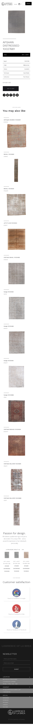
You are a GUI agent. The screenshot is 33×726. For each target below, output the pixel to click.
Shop (15, 4)
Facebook (5, 700)
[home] (6, 3)
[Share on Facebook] (4, 95)
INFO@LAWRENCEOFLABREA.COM (11, 689)
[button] (19, 4)
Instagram (6, 698)
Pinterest (5, 702)
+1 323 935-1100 (6, 692)
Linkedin (5, 704)
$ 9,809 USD (26, 563)
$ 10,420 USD (6, 563)
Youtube (5, 707)
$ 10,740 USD (16, 563)
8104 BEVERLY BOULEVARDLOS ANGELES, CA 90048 (10, 680)
